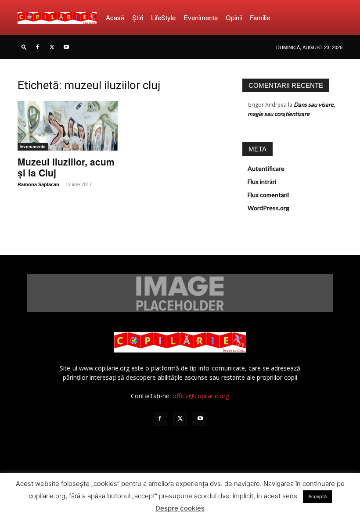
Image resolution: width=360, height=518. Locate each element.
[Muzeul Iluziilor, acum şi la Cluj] (68, 126)
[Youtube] (66, 47)
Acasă (115, 17)
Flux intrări (262, 181)
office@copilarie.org (201, 396)
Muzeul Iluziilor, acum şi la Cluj (66, 167)
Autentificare (266, 168)
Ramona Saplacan (38, 184)
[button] (24, 46)
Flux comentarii (268, 194)
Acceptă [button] (317, 496)
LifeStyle (163, 17)
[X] (51, 47)
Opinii (234, 17)
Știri (137, 17)
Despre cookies (180, 508)
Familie (260, 17)
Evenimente (201, 17)
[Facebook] (37, 47)
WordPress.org (268, 208)
